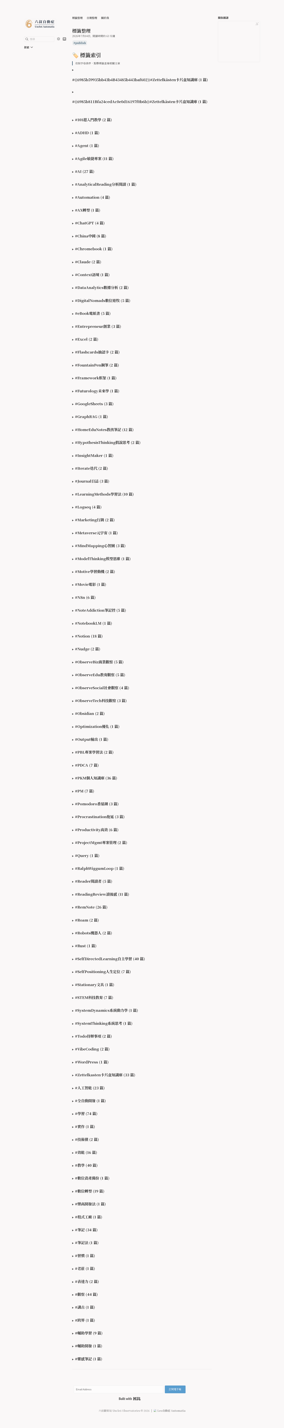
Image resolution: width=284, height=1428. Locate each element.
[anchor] (104, 55)
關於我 (105, 18)
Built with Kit (130, 1399)
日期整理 (92, 18)
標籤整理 (77, 18)
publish (80, 43)
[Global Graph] (257, 24)
